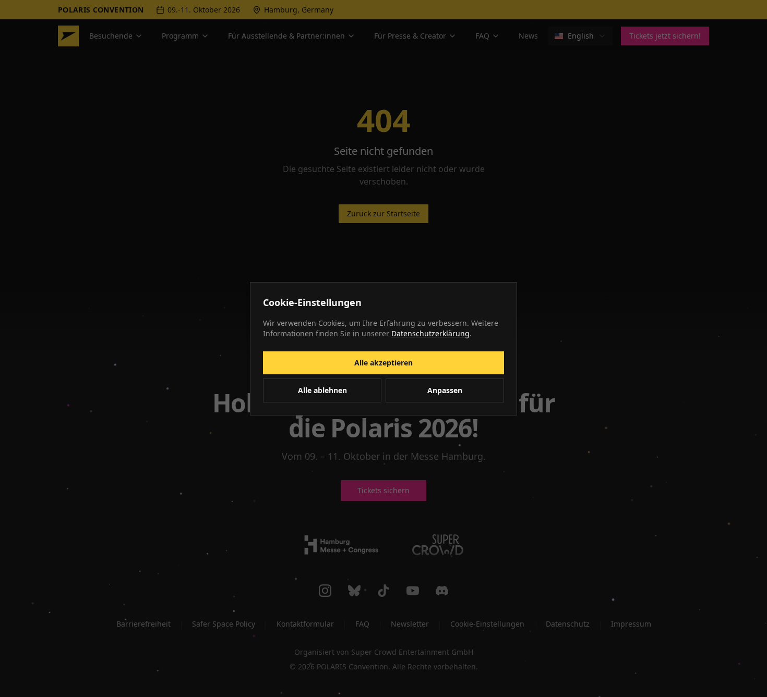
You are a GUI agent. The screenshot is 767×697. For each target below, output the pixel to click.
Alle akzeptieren (383, 363)
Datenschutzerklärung (430, 333)
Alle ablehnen (322, 390)
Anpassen (444, 390)
